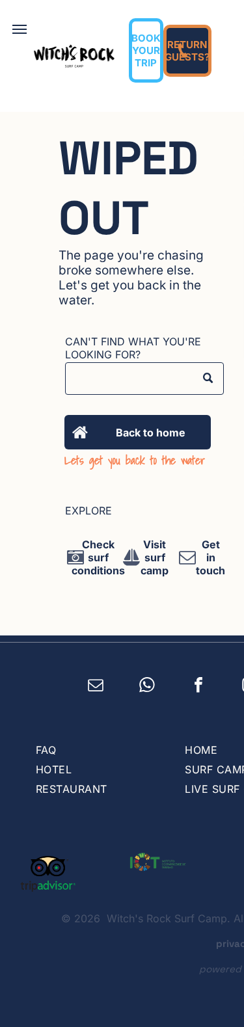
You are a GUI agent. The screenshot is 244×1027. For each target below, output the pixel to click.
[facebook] (199, 686)
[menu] (20, 29)
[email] (96, 686)
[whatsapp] (147, 686)
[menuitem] (97, 750)
